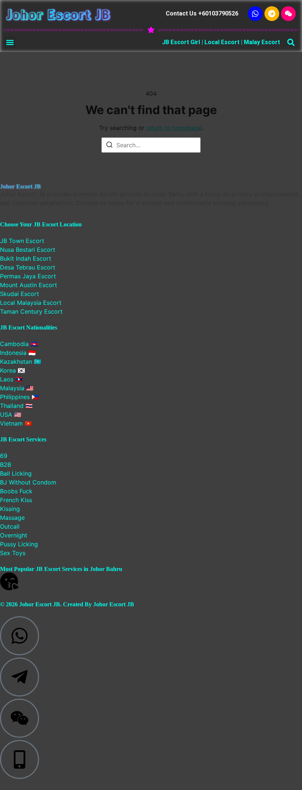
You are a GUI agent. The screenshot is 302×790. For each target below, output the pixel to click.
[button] (10, 42)
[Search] (109, 146)
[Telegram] (271, 13)
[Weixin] (288, 13)
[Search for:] (151, 145)
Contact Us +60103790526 (202, 13)
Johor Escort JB (58, 13)
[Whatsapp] (255, 13)
